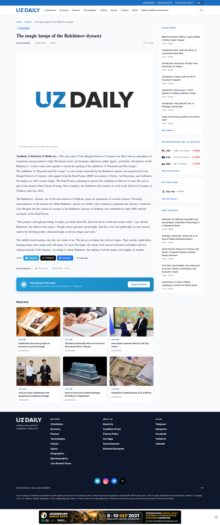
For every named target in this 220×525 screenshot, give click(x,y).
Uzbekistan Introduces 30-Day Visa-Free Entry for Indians (180, 65)
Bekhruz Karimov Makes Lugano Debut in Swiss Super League (181, 38)
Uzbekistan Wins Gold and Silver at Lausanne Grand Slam (179, 51)
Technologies (89, 10)
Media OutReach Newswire (154, 10)
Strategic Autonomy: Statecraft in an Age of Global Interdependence (180, 237)
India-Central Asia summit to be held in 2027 (181, 118)
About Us (108, 424)
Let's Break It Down (184, 3)
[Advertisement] (110, 517)
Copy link (83, 258)
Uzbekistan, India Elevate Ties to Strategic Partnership (178, 105)
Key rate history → (170, 199)
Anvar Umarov (23, 43)
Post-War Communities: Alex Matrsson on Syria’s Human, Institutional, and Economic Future (181, 268)
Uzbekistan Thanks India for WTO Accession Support (178, 78)
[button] (201, 10)
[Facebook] (114, 481)
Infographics (149, 3)
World (135, 10)
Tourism (125, 10)
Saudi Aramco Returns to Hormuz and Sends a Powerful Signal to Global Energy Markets (180, 252)
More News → (168, 130)
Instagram (161, 429)
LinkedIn (160, 443)
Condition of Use (112, 429)
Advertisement (111, 443)
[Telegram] (97, 481)
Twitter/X (49, 258)
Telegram (32, 258)
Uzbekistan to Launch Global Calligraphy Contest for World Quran (179, 283)
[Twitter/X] (123, 481)
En (199, 3)
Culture (103, 10)
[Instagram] (106, 481)
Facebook (66, 258)
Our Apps (108, 438)
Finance (76, 10)
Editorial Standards (113, 448)
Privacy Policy (111, 433)
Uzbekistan (50, 10)
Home (19, 22)
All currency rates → (171, 171)
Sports (114, 10)
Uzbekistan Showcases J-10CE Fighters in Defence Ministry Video (179, 91)
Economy (64, 10)
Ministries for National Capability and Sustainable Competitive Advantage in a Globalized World (180, 222)
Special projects (165, 3)
